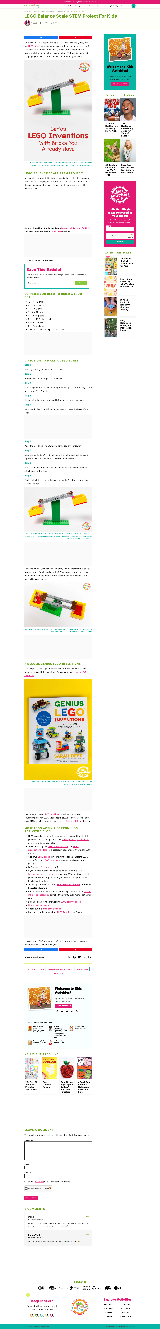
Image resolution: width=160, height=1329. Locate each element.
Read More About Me (64, 1006)
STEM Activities (58, 973)
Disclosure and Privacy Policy (113, 1326)
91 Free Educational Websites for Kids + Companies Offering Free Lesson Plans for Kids (60, 1032)
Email (27, 1173)
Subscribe (120, 241)
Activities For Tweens (36, 969)
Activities (69, 6)
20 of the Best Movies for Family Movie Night (111, 127)
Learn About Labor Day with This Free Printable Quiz (127, 283)
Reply (87, 1216)
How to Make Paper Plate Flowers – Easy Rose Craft (38, 1029)
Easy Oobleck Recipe (47, 1084)
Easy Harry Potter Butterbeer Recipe (40, 1042)
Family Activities (82, 969)
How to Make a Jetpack (68, 884)
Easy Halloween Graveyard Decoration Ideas (126, 325)
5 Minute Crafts (125, 6)
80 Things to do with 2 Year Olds (80, 1027)
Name (27, 1164)
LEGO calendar (51, 860)
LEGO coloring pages (71, 902)
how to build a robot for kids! (75, 228)
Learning (91, 6)
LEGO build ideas (52, 814)
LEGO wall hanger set (58, 846)
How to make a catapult (39, 905)
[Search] (133, 6)
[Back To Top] (28, 1295)
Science (99, 6)
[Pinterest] (77, 1011)
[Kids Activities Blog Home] (31, 6)
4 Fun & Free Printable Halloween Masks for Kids (84, 1087)
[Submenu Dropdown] (73, 6)
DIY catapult (46, 867)
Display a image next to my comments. (48, 1182)
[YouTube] (62, 1011)
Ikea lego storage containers (75, 839)
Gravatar (39, 1182)
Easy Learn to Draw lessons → (85, 2)
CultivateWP (132, 1326)
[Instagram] (57, 1011)
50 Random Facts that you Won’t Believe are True (111, 170)
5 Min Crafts (126, 1316)
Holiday (115, 6)
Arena (35, 23)
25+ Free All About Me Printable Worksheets (31, 1086)
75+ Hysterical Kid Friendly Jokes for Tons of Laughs (127, 129)
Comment (29, 1140)
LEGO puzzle (44, 857)
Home (26, 11)
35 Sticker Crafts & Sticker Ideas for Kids (126, 262)
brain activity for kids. (53, 909)
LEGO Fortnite (64, 912)
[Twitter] (72, 1011)
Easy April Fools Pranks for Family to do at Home (127, 169)
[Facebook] (67, 1011)
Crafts (84, 6)
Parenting (108, 6)
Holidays (126, 1312)
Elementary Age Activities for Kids (44, 11)
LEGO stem (33, 46)
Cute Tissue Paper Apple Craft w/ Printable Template (67, 1087)
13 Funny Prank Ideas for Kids (59, 1042)
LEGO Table (56, 231)
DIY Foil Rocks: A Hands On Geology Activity (125, 305)
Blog (30, 11)
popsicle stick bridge (71, 821)
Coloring (77, 6)
